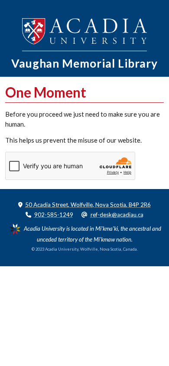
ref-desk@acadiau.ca (117, 214)
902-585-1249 (53, 214)
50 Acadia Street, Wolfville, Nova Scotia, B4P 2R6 (88, 204)
